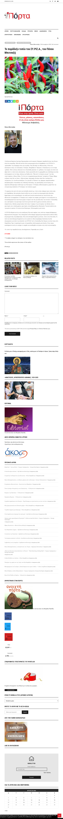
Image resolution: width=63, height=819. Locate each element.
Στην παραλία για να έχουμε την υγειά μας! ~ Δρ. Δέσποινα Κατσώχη (21, 514)
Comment (7, 291)
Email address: (31, 766)
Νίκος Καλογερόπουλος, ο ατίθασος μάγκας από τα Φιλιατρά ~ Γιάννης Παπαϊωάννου (25, 480)
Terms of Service (43, 328)
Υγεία (49, 31)
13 (31, 800)
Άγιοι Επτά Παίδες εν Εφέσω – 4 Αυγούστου (15, 575)
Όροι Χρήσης (26, 34)
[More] (17, 100)
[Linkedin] (9, 100)
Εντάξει (2, 818)
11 (16, 800)
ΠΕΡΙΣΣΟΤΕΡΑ (10, 690)
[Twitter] (11, 100)
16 (54, 800)
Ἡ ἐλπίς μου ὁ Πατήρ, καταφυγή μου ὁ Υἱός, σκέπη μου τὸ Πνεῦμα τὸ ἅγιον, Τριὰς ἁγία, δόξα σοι (31, 352)
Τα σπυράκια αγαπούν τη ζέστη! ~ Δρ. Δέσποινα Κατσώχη (19, 538)
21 (39, 802)
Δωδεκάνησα (43, 31)
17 (8, 802)
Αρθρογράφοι (8, 34)
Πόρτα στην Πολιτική (24, 42)
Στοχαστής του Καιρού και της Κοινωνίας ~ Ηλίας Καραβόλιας (20, 475)
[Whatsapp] (14, 100)
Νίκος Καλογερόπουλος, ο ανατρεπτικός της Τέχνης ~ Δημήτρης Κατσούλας (23, 546)
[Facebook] (6, 100)
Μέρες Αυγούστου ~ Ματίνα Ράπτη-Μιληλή (15, 525)
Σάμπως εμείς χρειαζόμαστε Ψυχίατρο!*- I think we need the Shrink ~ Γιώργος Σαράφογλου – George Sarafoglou (29, 519)
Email (25, 315)
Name (6, 315)
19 (23, 802)
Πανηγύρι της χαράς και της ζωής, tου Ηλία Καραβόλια (18, 562)
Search (25, 712)
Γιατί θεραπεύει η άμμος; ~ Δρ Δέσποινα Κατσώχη (17, 529)
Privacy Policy (33, 328)
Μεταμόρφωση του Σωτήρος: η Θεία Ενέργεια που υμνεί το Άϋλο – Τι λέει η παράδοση (26, 566)
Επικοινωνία (17, 34)
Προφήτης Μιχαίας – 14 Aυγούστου (13, 497)
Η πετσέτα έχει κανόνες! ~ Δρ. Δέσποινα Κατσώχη (17, 471)
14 (39, 800)
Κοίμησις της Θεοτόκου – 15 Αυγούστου (15, 492)
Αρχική (7, 31)
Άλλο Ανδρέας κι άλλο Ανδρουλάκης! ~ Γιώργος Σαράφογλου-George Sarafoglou (24, 571)
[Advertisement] (45, 15)
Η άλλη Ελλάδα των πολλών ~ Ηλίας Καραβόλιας (17, 558)
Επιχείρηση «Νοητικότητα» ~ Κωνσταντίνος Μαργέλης (18, 484)
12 (23, 800)
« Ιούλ (6, 810)
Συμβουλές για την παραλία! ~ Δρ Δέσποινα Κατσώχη (18, 542)
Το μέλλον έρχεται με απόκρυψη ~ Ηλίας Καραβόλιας (18, 509)
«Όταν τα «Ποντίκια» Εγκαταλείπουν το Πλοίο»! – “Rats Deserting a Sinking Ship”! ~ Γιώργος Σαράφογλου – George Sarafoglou (31, 551)
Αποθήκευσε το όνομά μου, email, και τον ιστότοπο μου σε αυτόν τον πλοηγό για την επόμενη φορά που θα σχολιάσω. (31, 323)
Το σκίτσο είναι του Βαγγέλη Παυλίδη (15, 432)
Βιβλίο (36, 31)
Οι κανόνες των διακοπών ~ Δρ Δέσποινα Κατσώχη (17, 534)
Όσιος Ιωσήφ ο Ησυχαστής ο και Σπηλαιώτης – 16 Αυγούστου (20, 488)
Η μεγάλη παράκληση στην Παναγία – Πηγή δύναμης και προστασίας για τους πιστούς (26, 501)
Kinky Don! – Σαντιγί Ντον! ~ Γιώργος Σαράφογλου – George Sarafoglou (22, 467)
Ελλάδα (24, 31)
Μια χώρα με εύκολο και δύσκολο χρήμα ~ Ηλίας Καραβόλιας (20, 505)
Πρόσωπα (30, 31)
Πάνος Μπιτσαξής (35, 44)
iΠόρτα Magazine (15, 31)
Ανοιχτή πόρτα (10, 42)
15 (46, 800)
